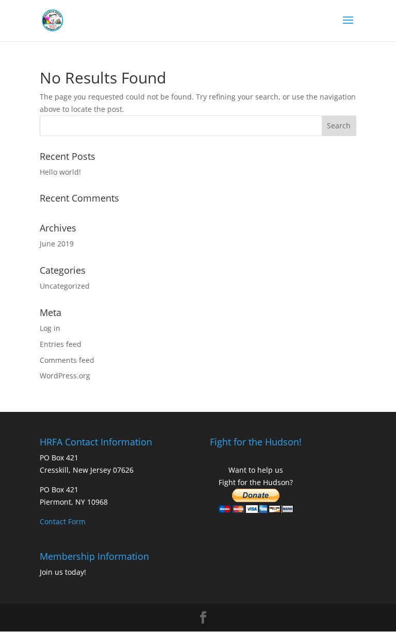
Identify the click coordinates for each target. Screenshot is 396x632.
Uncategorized (65, 286)
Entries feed (60, 344)
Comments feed (67, 360)
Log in (50, 328)
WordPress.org (65, 375)
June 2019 (57, 243)
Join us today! (63, 572)
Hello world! (60, 172)
